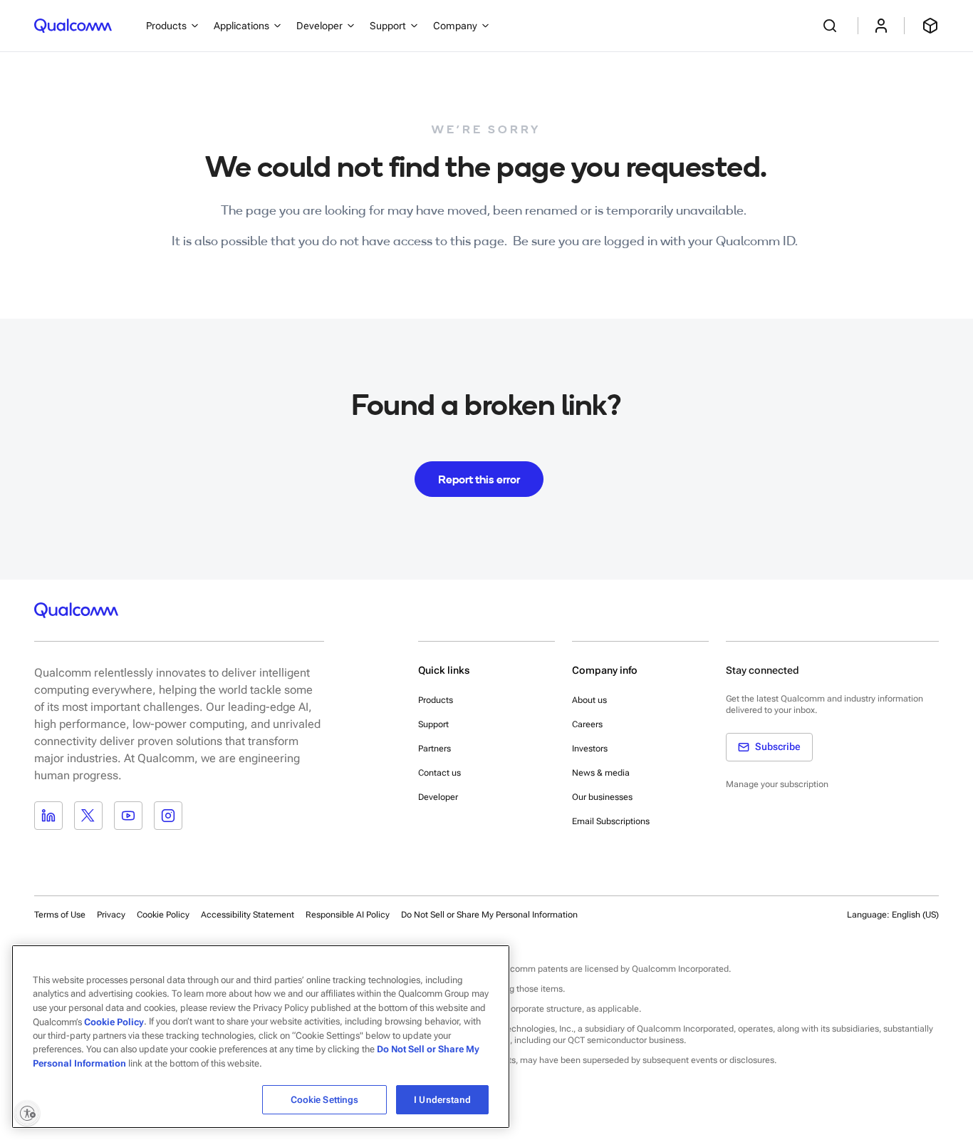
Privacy (111, 915)
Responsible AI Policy (348, 915)
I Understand (442, 1099)
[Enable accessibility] (27, 1113)
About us (589, 700)
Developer (438, 797)
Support (433, 724)
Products (435, 700)
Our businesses (602, 797)
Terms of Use (59, 915)
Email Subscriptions (611, 821)
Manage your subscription (777, 784)
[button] (489, 914)
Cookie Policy (163, 915)
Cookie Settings (325, 1099)
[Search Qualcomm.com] (832, 25)
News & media (601, 773)
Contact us (439, 773)
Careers (587, 724)
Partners (434, 749)
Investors (590, 749)
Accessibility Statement (247, 915)
